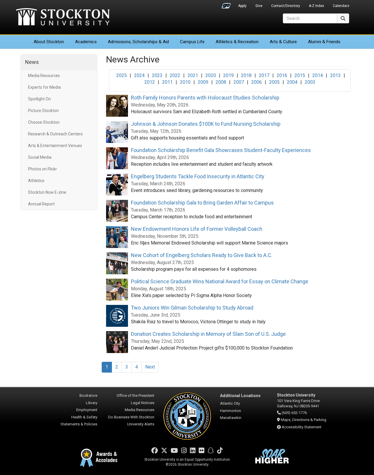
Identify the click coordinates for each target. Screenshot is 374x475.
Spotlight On (39, 99)
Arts (283, 41)
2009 (203, 82)
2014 (317, 75)
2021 (193, 75)
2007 (238, 82)
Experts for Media (44, 87)
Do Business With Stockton (131, 417)
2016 (282, 75)
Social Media (39, 157)
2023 (157, 75)
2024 (139, 75)
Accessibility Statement (301, 427)
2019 (228, 75)
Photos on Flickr (42, 169)
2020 (210, 75)
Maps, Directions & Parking (303, 420)
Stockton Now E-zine (47, 192)
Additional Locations (240, 395)
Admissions (138, 41)
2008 (221, 82)
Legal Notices (142, 403)
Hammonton (230, 410)
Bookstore (88, 395)
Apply (242, 6)
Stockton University (63, 17)
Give (258, 6)
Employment (86, 410)
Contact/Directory (285, 6)
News (32, 62)
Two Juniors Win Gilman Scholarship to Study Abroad (192, 308)
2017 (264, 75)
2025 (121, 75)
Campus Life (192, 41)
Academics (86, 41)
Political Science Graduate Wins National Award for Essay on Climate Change (219, 281)
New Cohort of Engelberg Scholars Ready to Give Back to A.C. (201, 255)
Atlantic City (230, 403)
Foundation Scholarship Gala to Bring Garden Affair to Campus (202, 203)
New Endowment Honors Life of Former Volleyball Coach (196, 229)
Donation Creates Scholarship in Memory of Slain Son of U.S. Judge (208, 334)
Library (91, 403)
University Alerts (140, 424)
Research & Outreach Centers (55, 134)
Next (150, 367)
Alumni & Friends (324, 41)
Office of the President (135, 395)
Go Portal (226, 4)
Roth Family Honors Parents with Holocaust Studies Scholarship (205, 98)
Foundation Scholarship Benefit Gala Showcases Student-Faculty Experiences (221, 150)
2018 (246, 75)
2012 (149, 82)
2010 (185, 82)
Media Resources (44, 75)
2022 (175, 75)
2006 (256, 82)
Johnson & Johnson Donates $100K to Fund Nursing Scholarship (205, 124)
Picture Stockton (43, 110)
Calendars (341, 6)
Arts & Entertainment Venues (55, 145)
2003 (310, 82)
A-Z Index (316, 6)
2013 (335, 75)
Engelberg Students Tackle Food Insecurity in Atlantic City (197, 176)
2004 (292, 82)
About (49, 41)
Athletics (237, 41)
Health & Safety (84, 417)
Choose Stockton (44, 122)
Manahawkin (230, 417)
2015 (300, 75)
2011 (167, 82)
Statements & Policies (78, 424)
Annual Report (41, 204)
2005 (274, 82)
